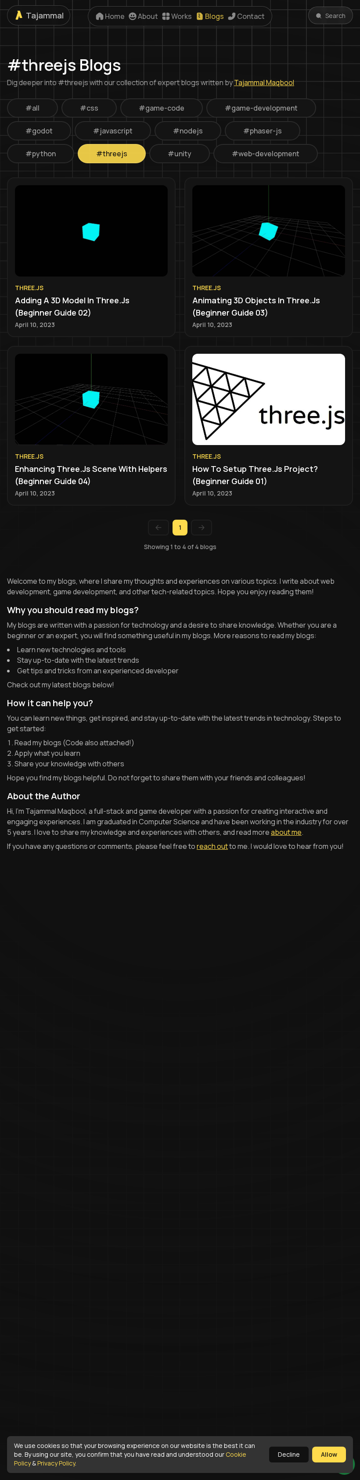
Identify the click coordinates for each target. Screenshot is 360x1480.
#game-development (261, 108)
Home (115, 16)
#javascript (113, 131)
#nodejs (188, 131)
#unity (179, 153)
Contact (251, 16)
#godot (39, 131)
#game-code (161, 108)
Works (181, 16)
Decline (289, 1454)
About (148, 16)
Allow (329, 1454)
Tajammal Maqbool (264, 82)
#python (40, 153)
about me (286, 832)
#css (89, 108)
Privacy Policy (56, 1463)
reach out (212, 846)
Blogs (214, 16)
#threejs (111, 153)
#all (32, 108)
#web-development (265, 153)
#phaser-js (262, 131)
